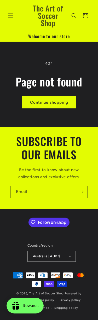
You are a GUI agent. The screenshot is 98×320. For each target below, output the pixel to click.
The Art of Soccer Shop (46, 293)
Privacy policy (70, 300)
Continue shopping (49, 102)
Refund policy (44, 300)
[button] (10, 15)
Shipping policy (66, 308)
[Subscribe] (81, 192)
